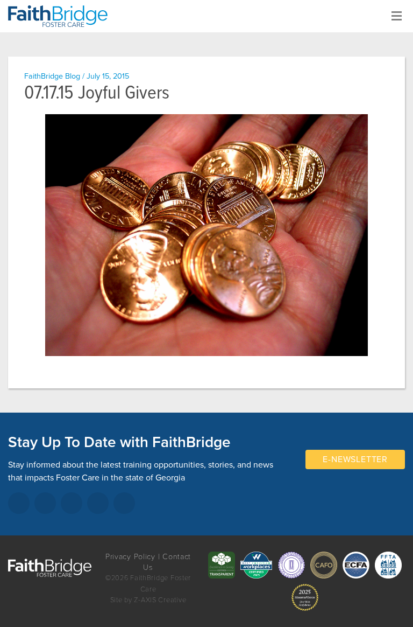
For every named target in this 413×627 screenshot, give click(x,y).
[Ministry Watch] (304, 597)
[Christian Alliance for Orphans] (323, 565)
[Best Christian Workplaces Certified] (256, 565)
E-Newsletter (355, 459)
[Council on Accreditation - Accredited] (291, 565)
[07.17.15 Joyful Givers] (206, 235)
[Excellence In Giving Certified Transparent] (221, 565)
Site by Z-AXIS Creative (148, 600)
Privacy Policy (130, 556)
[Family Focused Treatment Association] (388, 565)
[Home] (62, 16)
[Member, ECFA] (356, 565)
